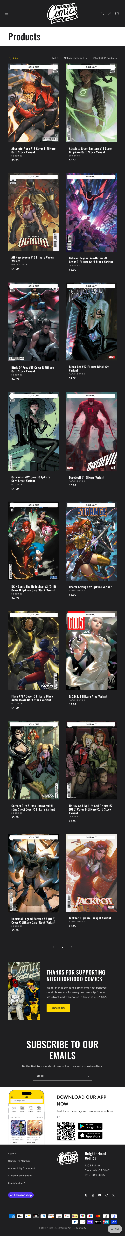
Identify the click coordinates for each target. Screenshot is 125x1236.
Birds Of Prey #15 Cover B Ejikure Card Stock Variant (32, 369)
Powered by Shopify (77, 1228)
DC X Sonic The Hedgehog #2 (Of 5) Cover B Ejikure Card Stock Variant (33, 588)
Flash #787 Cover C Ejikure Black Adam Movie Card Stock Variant (32, 698)
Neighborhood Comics (57, 1228)
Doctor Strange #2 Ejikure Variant (90, 587)
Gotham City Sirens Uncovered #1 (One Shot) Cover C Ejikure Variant (33, 807)
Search (12, 1153)
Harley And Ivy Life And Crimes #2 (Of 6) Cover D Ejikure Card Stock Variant (91, 809)
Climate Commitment (20, 1175)
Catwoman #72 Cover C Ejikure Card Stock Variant (30, 478)
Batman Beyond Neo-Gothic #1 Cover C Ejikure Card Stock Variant (91, 259)
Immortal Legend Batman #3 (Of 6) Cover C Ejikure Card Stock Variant (33, 920)
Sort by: (56, 58)
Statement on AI (17, 1183)
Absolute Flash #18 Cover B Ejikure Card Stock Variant (33, 150)
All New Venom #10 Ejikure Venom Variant (32, 258)
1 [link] (53, 946)
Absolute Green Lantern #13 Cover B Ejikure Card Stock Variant (90, 150)
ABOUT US (58, 1008)
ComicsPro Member (19, 1161)
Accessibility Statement (21, 1168)
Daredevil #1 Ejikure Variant (86, 477)
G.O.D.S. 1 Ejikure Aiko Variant (88, 696)
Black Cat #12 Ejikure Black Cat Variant (89, 368)
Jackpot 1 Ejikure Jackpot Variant (90, 918)
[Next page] (71, 947)
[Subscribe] (87, 1076)
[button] (6, 13)
